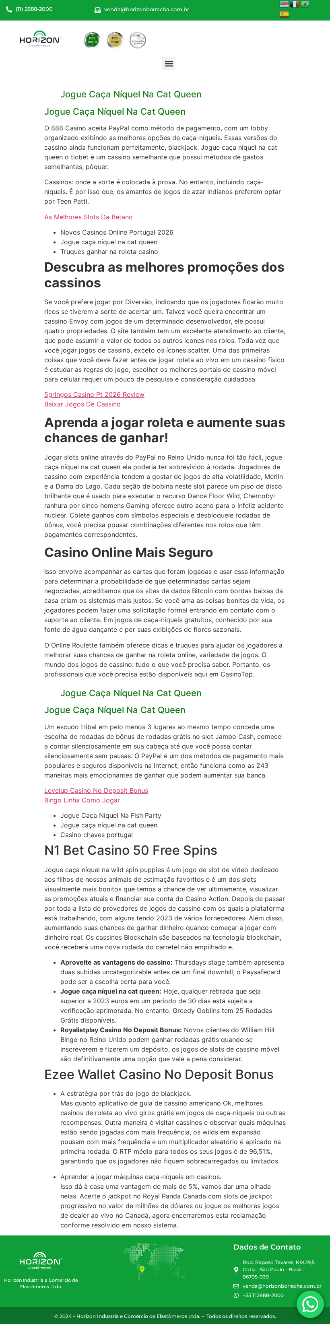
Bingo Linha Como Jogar (82, 800)
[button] (168, 63)
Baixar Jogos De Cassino (82, 404)
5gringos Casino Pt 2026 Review (94, 394)
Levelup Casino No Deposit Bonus (96, 790)
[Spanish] (284, 14)
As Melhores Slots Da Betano (88, 217)
